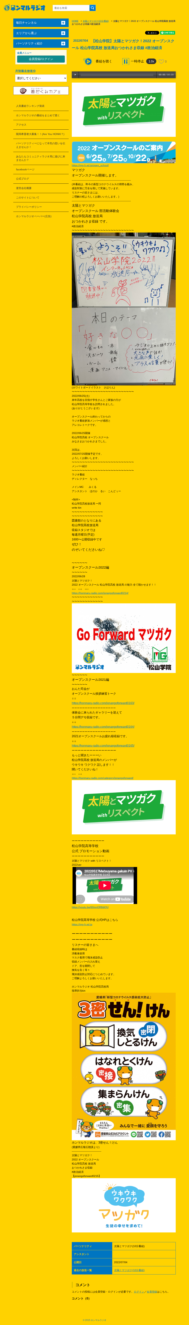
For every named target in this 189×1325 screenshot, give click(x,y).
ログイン (139, 1291)
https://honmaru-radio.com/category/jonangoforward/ (102, 777)
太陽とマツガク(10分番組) (96, 21)
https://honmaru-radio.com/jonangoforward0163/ (103, 703)
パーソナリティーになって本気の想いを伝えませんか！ (40, 145)
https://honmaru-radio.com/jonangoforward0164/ (103, 726)
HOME (75, 21)
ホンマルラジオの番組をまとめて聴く (38, 115)
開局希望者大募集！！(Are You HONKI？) (40, 134)
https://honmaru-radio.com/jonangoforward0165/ (103, 745)
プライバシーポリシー (29, 206)
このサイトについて (27, 197)
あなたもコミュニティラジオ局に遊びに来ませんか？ (40, 158)
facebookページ (25, 169)
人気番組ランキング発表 (30, 105)
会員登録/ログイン (41, 59)
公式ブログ (22, 178)
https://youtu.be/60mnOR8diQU (90, 907)
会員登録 (152, 1291)
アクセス (21, 124)
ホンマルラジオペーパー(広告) (33, 216)
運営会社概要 (24, 188)
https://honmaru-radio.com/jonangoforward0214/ (100, 593)
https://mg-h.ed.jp (82, 924)
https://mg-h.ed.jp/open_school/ (90, 165)
